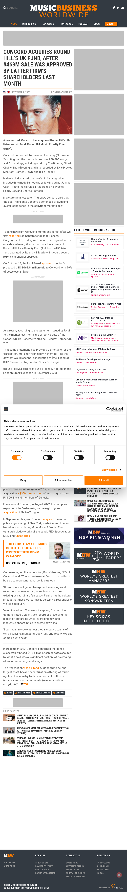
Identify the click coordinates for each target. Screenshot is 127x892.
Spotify (94, 276)
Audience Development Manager (93, 359)
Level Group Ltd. (110, 258)
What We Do (9, 866)
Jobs (97, 23)
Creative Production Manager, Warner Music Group (96, 381)
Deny (23, 480)
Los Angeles (81, 372)
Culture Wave (96, 372)
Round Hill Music (37, 144)
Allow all (104, 480)
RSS (102, 873)
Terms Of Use (41, 862)
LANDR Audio (113, 245)
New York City (97, 245)
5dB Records (91, 362)
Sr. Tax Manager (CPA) (103, 255)
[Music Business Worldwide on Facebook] (114, 7)
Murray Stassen (63, 92)
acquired (48, 519)
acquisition (10, 512)
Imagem (32, 489)
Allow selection (63, 480)
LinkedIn (104, 866)
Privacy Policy (43, 869)
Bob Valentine (16, 563)
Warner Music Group (85, 385)
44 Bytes (117, 886)
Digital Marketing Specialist (91, 369)
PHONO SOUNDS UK (100, 295)
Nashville (95, 258)
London (79, 352)
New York (95, 274)
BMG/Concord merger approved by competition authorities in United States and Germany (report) (43, 731)
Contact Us (72, 862)
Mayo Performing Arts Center (105, 340)
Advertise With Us (75, 866)
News (14, 23)
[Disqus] (37, 803)
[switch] (48, 457)
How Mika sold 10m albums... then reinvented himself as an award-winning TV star (104, 519)
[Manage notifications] (119, 874)
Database (67, 23)
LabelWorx (91, 398)
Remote (79, 398)
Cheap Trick (22, 535)
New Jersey (108, 338)
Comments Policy (44, 866)
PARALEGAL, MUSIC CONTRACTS (102, 319)
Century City (97, 324)
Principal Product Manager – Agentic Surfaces (106, 269)
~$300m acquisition (30, 493)
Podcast (83, 23)
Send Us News (72, 869)
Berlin (94, 307)
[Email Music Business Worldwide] (122, 7)
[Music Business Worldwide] (63, 11)
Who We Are (9, 862)
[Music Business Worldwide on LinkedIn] (118, 7)
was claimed (31, 668)
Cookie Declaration (45, 873)
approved (47, 263)
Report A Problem (75, 876)
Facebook (105, 862)
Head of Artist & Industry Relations (104, 240)
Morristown (96, 338)
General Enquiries (75, 873)
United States (24, 693)
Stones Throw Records (96, 352)
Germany (102, 307)
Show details (109, 469)
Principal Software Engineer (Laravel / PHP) (96, 393)
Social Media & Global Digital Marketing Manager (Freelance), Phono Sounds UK (106, 288)
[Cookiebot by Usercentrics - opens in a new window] (108, 409)
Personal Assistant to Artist (106, 303)
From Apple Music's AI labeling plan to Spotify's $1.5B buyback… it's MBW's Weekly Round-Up (104, 492)
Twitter (104, 869)
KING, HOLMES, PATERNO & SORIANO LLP (106, 325)
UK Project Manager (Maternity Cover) (96, 349)
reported (14, 235)
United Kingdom (43, 693)
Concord (26, 140)
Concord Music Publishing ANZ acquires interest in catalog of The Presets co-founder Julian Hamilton (43, 753)
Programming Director (103, 334)
